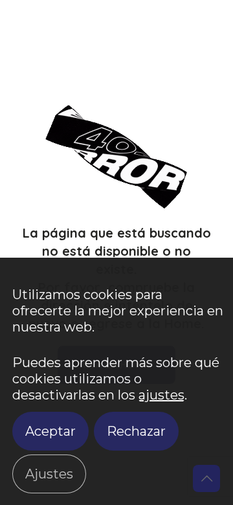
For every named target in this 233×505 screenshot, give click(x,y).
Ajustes (49, 474)
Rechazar (136, 431)
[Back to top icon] (206, 478)
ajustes (161, 395)
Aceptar (50, 431)
